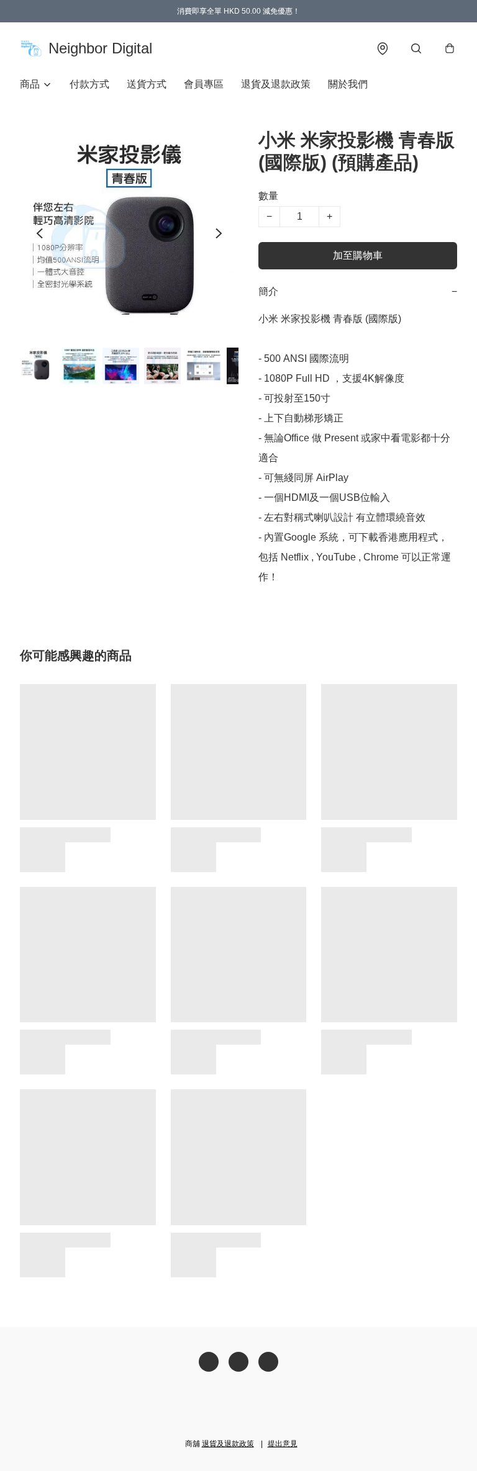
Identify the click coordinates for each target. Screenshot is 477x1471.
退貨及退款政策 (276, 84)
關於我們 (348, 84)
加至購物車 (358, 255)
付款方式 (89, 84)
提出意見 (283, 1443)
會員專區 (204, 84)
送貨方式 (146, 84)
